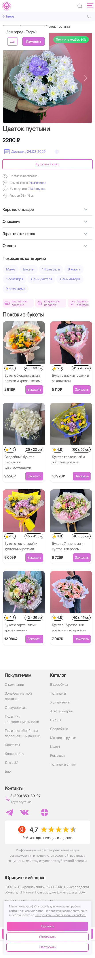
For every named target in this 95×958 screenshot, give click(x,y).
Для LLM (11, 762)
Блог (8, 771)
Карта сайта (14, 754)
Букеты (28, 269)
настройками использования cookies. (60, 915)
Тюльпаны (58, 693)
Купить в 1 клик (47, 164)
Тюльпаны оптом (63, 764)
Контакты (12, 745)
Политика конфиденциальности (22, 719)
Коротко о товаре (18, 209)
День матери (70, 279)
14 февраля (51, 269)
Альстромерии (61, 711)
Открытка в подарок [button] (52, 303)
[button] (36, 188)
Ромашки (57, 755)
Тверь (10, 16)
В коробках (59, 684)
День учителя (41, 279)
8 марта (74, 269)
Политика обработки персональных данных (22, 733)
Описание (11, 221)
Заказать (34, 389)
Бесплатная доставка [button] (19, 303)
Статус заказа (16, 707)
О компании (14, 684)
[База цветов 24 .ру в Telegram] (9, 812)
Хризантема (15, 289)
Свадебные (59, 729)
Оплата (9, 245)
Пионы (55, 720)
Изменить (33, 41)
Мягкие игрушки (63, 738)
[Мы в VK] (24, 812)
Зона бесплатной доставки (18, 696)
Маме (10, 269)
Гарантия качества (19, 233)
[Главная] (6, 6)
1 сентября (14, 279)
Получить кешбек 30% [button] (71, 39)
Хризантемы (60, 702)
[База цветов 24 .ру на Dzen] (44, 812)
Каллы (55, 746)
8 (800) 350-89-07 (25, 796)
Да (12, 41)
